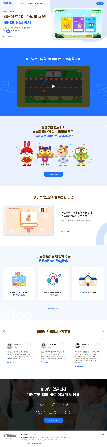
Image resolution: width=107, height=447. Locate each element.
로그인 (100, 3)
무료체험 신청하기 (53, 174)
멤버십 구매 (38, 3)
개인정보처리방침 (26, 434)
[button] (3, 36)
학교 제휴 (47, 3)
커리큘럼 (30, 3)
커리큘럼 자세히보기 (53, 308)
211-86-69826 (32, 440)
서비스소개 (22, 3)
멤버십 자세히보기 (53, 420)
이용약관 (36, 434)
